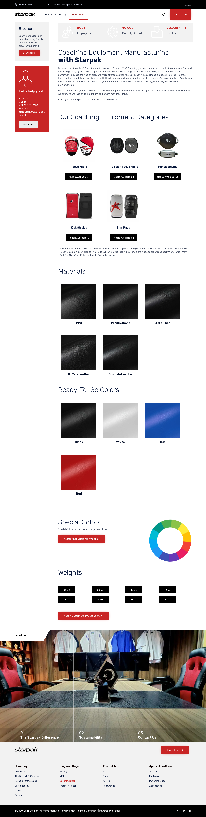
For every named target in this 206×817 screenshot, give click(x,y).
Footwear (154, 776)
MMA (62, 776)
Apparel (153, 771)
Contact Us (28, 124)
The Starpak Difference (27, 776)
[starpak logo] (26, 752)
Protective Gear (68, 785)
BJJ (105, 771)
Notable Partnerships (26, 781)
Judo (105, 776)
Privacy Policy (68, 810)
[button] (180, 14)
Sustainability (22, 785)
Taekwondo (109, 785)
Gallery (188, 5)
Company (60, 14)
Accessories (155, 785)
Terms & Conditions (87, 810)
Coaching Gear (67, 781)
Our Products (78, 14)
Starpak (116, 810)
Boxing (63, 771)
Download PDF (29, 53)
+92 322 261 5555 (28, 105)
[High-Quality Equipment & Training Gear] (25, 14)
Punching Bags (157, 781)
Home (48, 14)
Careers (19, 790)
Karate (106, 781)
